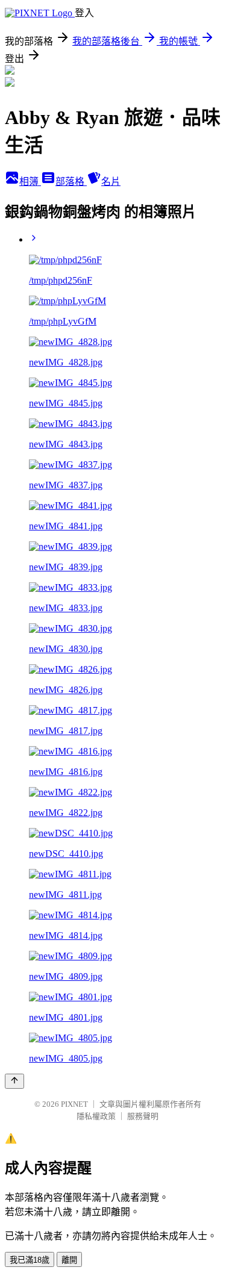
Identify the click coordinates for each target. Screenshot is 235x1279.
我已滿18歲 (29, 1260)
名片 (111, 181)
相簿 (30, 181)
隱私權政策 (96, 1116)
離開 (69, 1260)
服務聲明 (142, 1116)
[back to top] (14, 1081)
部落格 (71, 181)
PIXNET (74, 1104)
